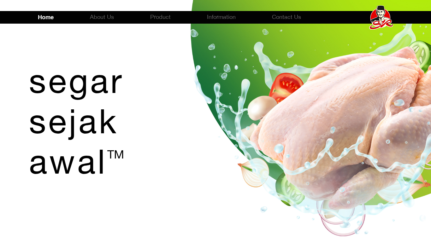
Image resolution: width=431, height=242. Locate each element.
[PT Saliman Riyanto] (381, 17)
